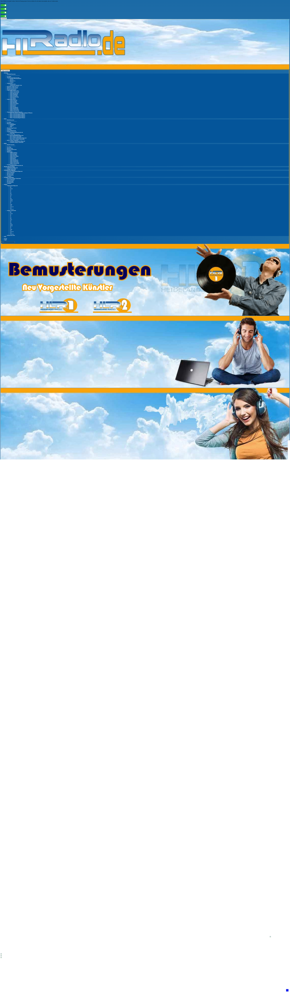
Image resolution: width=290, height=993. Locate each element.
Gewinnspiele (33, 905)
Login (3, 892)
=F (10, 191)
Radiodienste (32, 932)
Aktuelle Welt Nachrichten (15, 78)
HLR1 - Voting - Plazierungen (13, 134)
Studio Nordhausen (14, 107)
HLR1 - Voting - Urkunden (12, 140)
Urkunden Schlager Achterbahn (16, 142)
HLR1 (5, 118)
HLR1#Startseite (10, 120)
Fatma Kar (12, 133)
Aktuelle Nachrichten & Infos (13, 77)
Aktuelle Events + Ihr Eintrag (14, 905)
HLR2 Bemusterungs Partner (11, 980)
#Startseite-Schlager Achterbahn (14, 178)
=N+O (11, 199)
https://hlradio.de (285, 991)
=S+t (11, 205)
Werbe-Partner (6, 914)
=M (10, 198)
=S (10, 203)
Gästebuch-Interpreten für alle (16, 132)
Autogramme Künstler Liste (16, 85)
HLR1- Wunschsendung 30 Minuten (17, 115)
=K (10, 196)
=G (10, 192)
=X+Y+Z (12, 209)
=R (10, 202)
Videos (5, 184)
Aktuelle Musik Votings (9, 166)
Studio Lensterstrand (14, 92)
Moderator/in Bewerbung (12, 87)
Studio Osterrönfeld (14, 103)
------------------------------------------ (13, 75)
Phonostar (40, 932)
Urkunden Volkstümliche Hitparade (17, 141)
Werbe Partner (8, 981)
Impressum (7, 964)
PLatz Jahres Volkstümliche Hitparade (18, 138)
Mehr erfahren (4, 2)
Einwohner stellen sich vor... (13, 86)
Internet (11, 79)
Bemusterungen (10, 123)
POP (11, 126)
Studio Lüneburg (13, 100)
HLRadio (6, 73)
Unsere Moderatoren (11, 130)
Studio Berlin (13, 98)
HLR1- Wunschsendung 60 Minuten (17, 117)
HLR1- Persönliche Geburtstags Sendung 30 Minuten (21, 112)
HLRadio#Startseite (11, 74)
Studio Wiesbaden (14, 95)
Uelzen (6, 986)
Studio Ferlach (13, 104)
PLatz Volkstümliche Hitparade (16, 135)
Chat (5, 236)
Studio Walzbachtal (14, 108)
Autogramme (10, 83)
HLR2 (5, 143)
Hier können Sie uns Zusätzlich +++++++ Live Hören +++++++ (16, 932)
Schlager (12, 125)
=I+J (11, 194)
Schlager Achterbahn (11, 169)
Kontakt (7, 968)
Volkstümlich (13, 124)
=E (10, 190)
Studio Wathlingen (14, 94)
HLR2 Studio (10, 151)
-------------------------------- (12, 121)
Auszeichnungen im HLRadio (10, 909)
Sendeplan (9, 129)
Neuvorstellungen (10, 172)
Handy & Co (12, 80)
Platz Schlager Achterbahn (15, 136)
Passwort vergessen (7, 900)
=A (10, 186)
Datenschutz (7, 966)
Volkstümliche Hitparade (12, 167)
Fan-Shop (9, 76)
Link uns (37, 905)
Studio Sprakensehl (14, 93)
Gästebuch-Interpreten (12, 131)
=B (10, 187)
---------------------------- (11, 145)
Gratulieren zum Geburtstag (21, 909)
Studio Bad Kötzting (14, 96)
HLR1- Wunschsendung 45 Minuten (17, 116)
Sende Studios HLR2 (11, 99)
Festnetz (11, 82)
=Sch (11, 204)
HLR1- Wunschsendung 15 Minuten (17, 114)
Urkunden (9, 176)
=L (10, 197)
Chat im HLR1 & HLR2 (25, 905)
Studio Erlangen (13, 101)
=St (10, 230)
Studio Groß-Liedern (14, 90)
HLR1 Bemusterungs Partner (11, 978)
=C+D (11, 188)
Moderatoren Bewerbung (10, 970)
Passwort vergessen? (5, 894)
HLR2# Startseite (10, 144)
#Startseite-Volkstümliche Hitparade (15, 171)
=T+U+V (12, 206)
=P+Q (11, 200)
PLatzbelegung (10, 175)
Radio (36, 932)
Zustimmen (3, 18)
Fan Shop (5, 905)
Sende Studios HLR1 (11, 90)
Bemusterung (10, 148)
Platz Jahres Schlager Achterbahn (17, 139)
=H (10, 193)
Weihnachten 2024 (11, 235)
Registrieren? (4, 895)
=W (10, 208)
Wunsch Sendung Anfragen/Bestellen (15, 112)
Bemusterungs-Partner (12, 88)
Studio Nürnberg (13, 102)
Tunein (43, 932)
